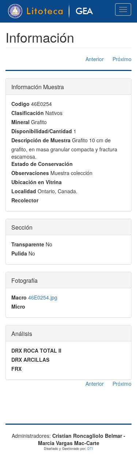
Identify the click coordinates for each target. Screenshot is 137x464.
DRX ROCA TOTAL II (36, 350)
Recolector (24, 200)
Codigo (20, 103)
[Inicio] (51, 11)
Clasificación (27, 112)
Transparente (27, 244)
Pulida (19, 253)
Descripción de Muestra (41, 140)
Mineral (20, 122)
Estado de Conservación (42, 163)
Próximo (122, 59)
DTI (90, 448)
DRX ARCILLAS (30, 359)
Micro (18, 306)
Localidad (23, 191)
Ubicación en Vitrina (36, 182)
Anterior (94, 59)
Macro (19, 297)
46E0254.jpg (42, 297)
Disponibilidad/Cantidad (41, 131)
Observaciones (30, 173)
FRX (16, 368)
